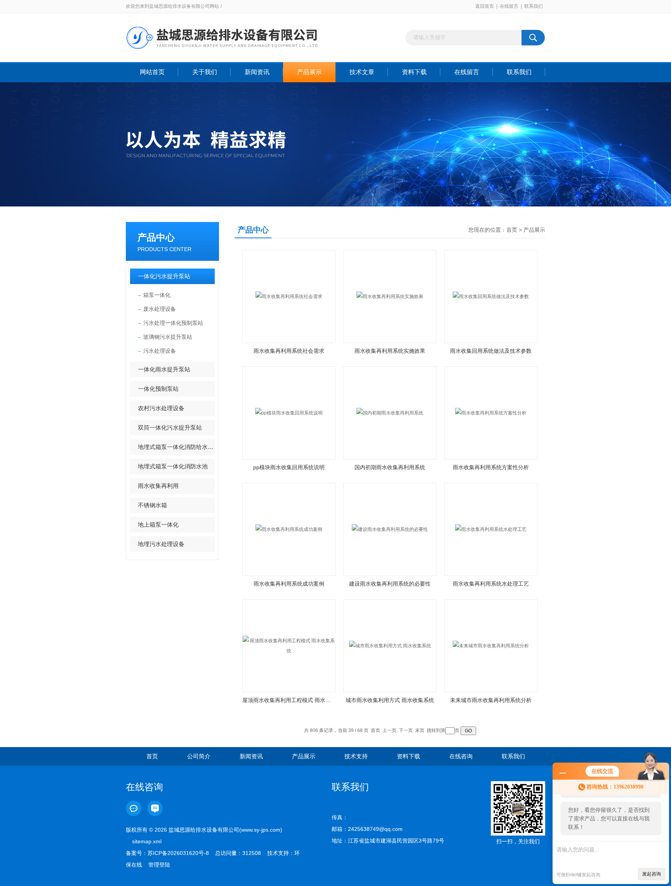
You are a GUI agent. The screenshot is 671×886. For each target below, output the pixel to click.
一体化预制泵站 (158, 388)
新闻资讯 (257, 72)
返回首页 (484, 6)
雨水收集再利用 (158, 485)
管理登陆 (159, 865)
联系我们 (533, 6)
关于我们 (204, 72)
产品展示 (309, 72)
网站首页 (152, 72)
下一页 (406, 730)
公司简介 (198, 756)
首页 (511, 230)
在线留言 (509, 6)
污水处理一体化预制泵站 (173, 323)
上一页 (389, 730)
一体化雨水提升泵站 (164, 369)
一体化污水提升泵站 (164, 276)
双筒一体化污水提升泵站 (170, 427)
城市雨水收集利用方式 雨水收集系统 (390, 700)
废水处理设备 (159, 309)
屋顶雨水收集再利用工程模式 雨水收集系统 (289, 700)
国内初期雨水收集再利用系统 (390, 467)
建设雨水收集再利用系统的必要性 (390, 584)
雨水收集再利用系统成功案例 (289, 584)
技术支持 (356, 756)
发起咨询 (651, 874)
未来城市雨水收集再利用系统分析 (491, 700)
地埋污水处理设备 (161, 544)
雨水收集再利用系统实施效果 (390, 351)
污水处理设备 (159, 351)
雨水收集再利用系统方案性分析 (491, 467)
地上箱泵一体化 (158, 524)
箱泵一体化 (156, 295)
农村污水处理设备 (161, 408)
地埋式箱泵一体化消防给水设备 (176, 447)
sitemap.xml (147, 841)
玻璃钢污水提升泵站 (167, 337)
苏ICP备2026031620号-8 (178, 853)
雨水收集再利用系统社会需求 (289, 351)
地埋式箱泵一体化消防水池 (173, 466)
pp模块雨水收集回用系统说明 (289, 467)
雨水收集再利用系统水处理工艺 (491, 584)
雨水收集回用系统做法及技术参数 (491, 351)
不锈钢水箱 (152, 505)
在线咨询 (461, 756)
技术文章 (361, 72)
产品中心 (156, 237)
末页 (419, 730)
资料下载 (414, 72)
